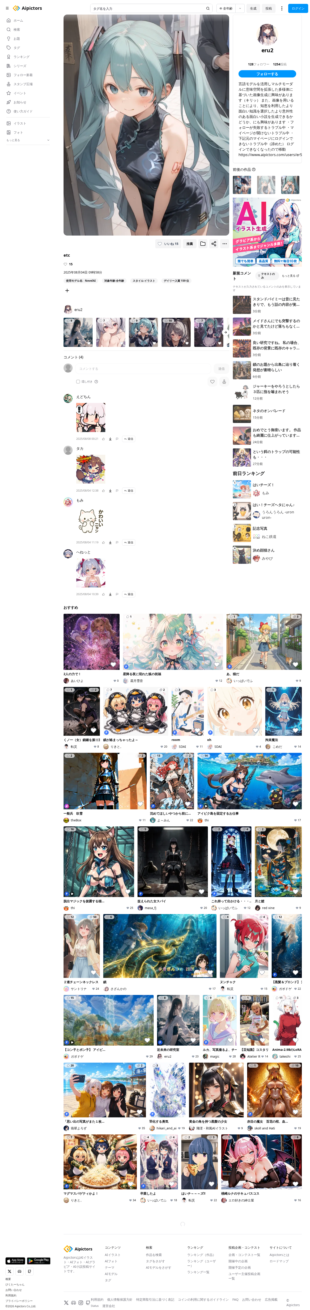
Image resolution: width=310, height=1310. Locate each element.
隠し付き (87, 381)
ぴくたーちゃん (15, 1284)
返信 (130, 439)
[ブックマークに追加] (202, 243)
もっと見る (288, 276)
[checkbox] (78, 381)
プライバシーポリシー (19, 1301)
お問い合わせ (13, 1290)
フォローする (267, 73)
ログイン (298, 8)
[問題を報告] (117, 439)
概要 (8, 1279)
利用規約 (10, 1295)
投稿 (269, 8)
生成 (253, 8)
